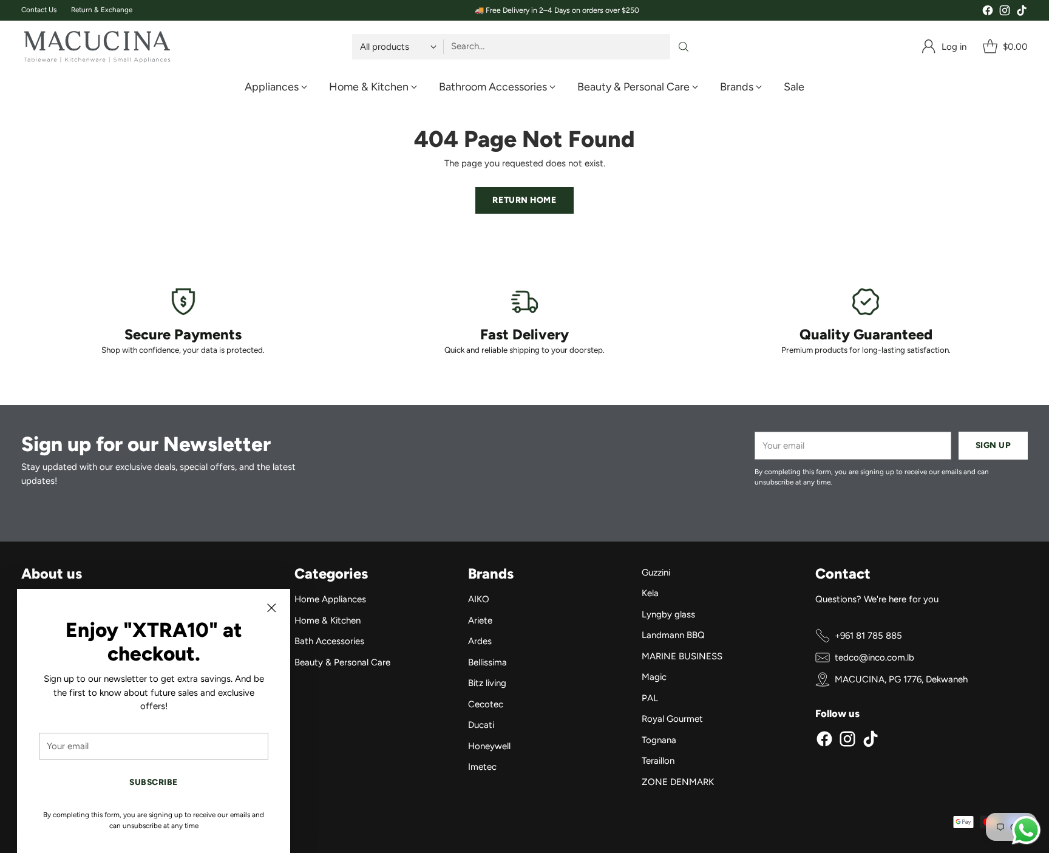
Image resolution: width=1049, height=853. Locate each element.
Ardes (480, 641)
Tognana (659, 740)
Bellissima (487, 662)
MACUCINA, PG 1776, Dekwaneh (901, 679)
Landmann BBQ (673, 635)
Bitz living (487, 683)
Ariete (480, 620)
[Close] (271, 607)
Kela (650, 593)
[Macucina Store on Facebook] (988, 12)
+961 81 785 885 (868, 635)
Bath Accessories (329, 641)
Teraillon (658, 760)
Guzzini (656, 572)
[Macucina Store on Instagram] (1005, 12)
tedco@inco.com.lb (874, 657)
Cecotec (485, 704)
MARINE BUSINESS (682, 656)
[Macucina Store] (97, 46)
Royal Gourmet (672, 718)
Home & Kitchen (327, 620)
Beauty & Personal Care (342, 662)
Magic (654, 676)
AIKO (478, 599)
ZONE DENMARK (678, 782)
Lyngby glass (668, 614)
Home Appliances (330, 599)
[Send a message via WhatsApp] (1026, 830)
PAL (650, 698)
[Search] (683, 46)
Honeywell (489, 746)
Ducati (481, 724)
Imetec (482, 766)
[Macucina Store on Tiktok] (1022, 12)
